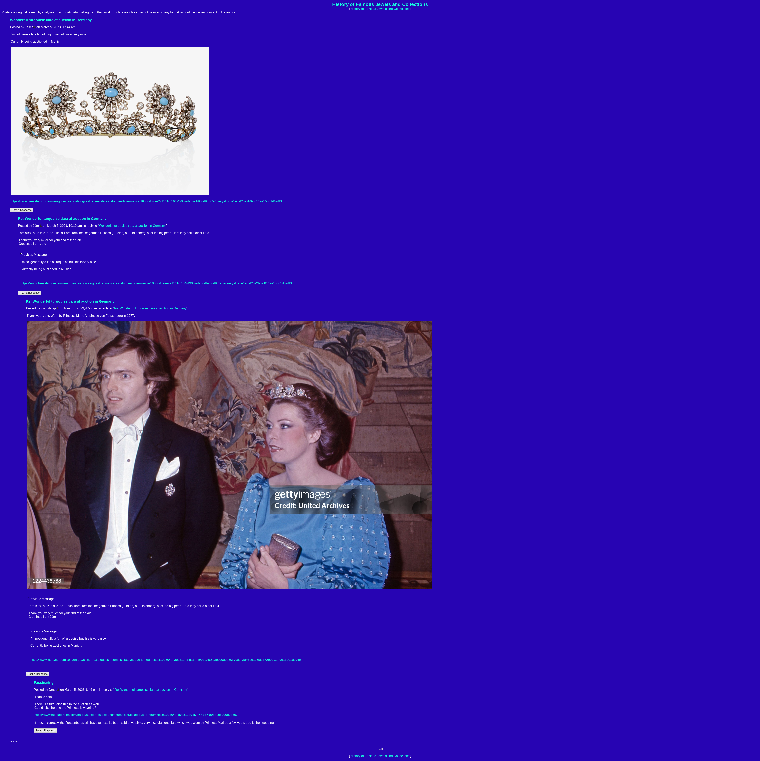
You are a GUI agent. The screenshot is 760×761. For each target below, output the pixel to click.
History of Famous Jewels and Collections (380, 8)
